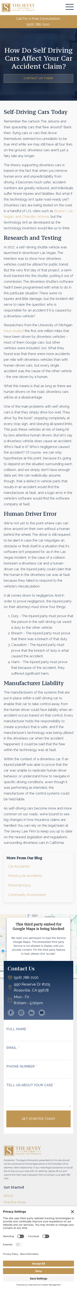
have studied (14, 331)
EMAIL (11, 1048)
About (8, 1196)
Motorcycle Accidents (25, 876)
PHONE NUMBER (20, 1066)
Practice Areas (15, 1202)
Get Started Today (39, 1119)
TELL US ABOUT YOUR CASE (29, 1085)
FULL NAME (16, 1029)
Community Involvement (27, 895)
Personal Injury (19, 885)
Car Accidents (19, 866)
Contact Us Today (38, 78)
